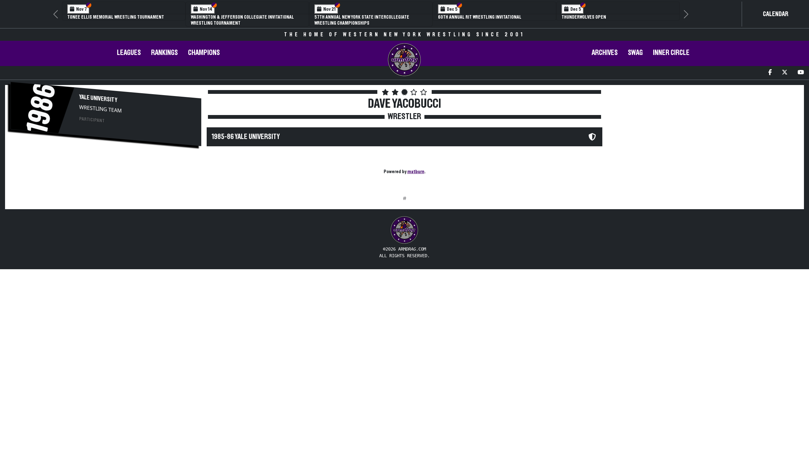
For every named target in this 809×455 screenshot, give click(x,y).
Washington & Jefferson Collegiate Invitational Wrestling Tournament (242, 20)
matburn (415, 171)
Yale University (98, 99)
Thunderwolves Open (584, 17)
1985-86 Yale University (246, 137)
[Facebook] (770, 73)
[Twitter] (785, 73)
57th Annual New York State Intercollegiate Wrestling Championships (361, 20)
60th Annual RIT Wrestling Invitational (479, 17)
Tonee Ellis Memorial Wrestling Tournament (115, 17)
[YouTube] (801, 73)
